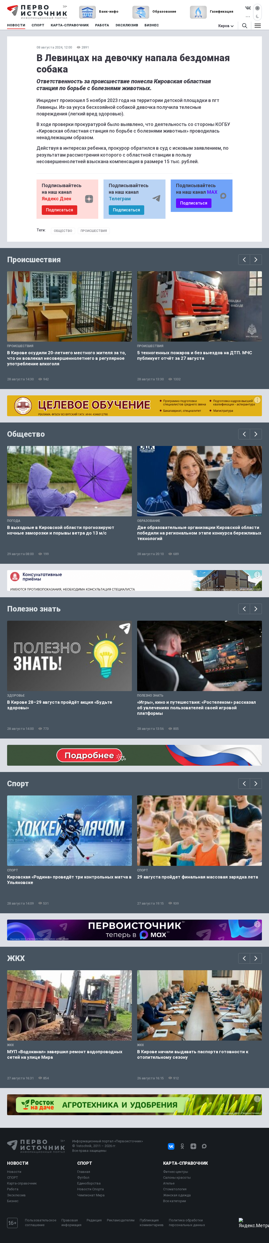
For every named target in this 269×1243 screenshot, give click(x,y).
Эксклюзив (16, 1195)
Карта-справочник (22, 1183)
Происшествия (94, 231)
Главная (83, 1172)
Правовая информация (71, 1222)
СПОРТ (12, 1177)
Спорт (18, 783)
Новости (17, 1163)
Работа (12, 1189)
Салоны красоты (177, 1177)
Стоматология (175, 1189)
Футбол (83, 1177)
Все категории (174, 1201)
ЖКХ (16, 958)
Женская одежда (177, 1195)
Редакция (94, 1220)
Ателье (168, 1183)
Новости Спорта (90, 1189)
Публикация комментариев (152, 1222)
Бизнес (12, 1201)
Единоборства (89, 1183)
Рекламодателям (120, 1220)
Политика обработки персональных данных (187, 1222)
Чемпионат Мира (91, 1195)
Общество (63, 231)
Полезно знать (34, 608)
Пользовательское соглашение (40, 1222)
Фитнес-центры (175, 1172)
